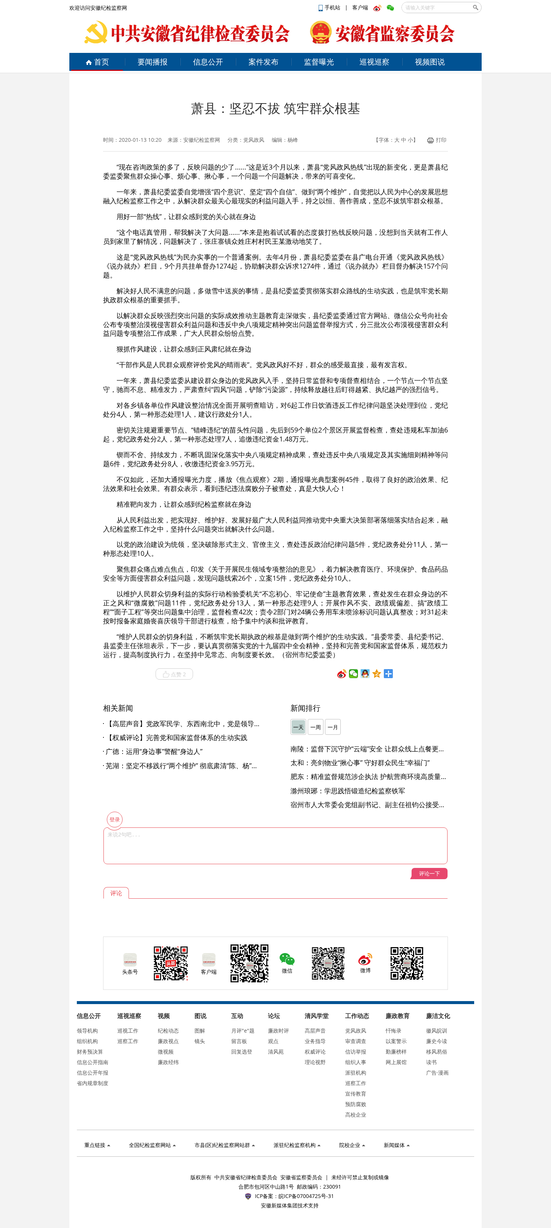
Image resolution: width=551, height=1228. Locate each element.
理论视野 (315, 1062)
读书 (431, 1062)
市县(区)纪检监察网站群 (222, 1144)
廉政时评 (278, 1030)
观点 (273, 1041)
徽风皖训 (436, 1030)
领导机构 (87, 1030)
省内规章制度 (92, 1083)
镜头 (200, 1041)
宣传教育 (355, 1093)
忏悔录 (393, 1030)
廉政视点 (168, 1041)
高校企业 (355, 1114)
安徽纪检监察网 (201, 139)
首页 (101, 62)
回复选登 (241, 1051)
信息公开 (208, 62)
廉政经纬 (168, 1062)
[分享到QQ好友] (365, 673)
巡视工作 (127, 1030)
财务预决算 (90, 1051)
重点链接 (94, 1144)
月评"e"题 (243, 1030)
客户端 (360, 7)
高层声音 (315, 1030)
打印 (441, 139)
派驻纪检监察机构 (295, 1144)
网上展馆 (396, 1062)
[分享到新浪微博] (342, 673)
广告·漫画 (437, 1072)
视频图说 (430, 62)
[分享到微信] (353, 673)
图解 (200, 1030)
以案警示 (396, 1041)
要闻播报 (153, 62)
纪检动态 (168, 1030)
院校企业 (349, 1144)
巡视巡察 (374, 62)
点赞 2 (178, 674)
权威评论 (315, 1051)
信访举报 (355, 1051)
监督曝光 (319, 62)
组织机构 (87, 1041)
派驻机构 (355, 1072)
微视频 (166, 1051)
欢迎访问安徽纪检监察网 (98, 7)
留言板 (239, 1041)
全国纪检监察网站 (150, 1144)
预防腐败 (355, 1104)
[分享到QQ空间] (377, 673)
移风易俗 (436, 1051)
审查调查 (355, 1041)
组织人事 (355, 1062)
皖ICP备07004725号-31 (306, 1195)
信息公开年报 (92, 1072)
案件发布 (263, 62)
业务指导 (315, 1041)
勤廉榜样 (396, 1051)
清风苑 (276, 1051)
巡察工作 (127, 1041)
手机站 (333, 7)
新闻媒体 (394, 1144)
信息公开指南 (92, 1062)
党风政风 (355, 1030)
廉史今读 (436, 1041)
